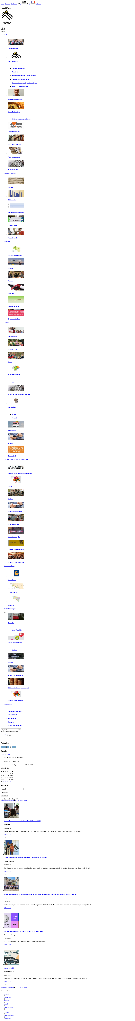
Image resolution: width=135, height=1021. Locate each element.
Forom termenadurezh (15, 642)
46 (8, 800)
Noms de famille (13, 238)
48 (11, 800)
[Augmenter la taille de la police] (4, 747)
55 (21, 800)
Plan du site (7, 997)
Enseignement (12, 349)
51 (16, 800)
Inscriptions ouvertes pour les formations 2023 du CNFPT (22, 821)
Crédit (6, 1004)
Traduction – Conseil (18, 68)
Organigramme (13, 48)
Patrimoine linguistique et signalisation (24, 75)
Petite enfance (12, 336)
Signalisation (12, 430)
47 (10, 800)
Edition (10, 499)
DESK (14, 414)
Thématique (4, 792)
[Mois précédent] (1, 768)
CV (13, 382)
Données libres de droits (15, 700)
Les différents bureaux (15, 144)
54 (20, 800)
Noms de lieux (12, 225)
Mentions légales (9, 1007)
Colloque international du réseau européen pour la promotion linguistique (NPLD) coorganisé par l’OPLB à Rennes (40, 894)
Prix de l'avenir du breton (16, 562)
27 (3, 781)
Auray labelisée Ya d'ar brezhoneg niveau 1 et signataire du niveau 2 (25, 857)
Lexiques (11, 722)
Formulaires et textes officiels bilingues (20, 473)
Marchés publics (13, 169)
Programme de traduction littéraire (19, 394)
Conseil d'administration (15, 99)
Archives (14, 650)
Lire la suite (7, 834)
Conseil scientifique (14, 112)
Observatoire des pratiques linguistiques (24, 83)
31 (11, 781)
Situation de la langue (14, 711)
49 (13, 800)
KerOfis (10, 662)
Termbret (15, 72)
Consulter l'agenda (6, 754)
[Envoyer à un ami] (13, 747)
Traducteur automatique (15, 675)
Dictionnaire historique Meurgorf (18, 688)
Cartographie (12, 592)
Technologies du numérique (20, 79)
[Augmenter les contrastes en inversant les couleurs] (6, 747)
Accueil (6, 734)
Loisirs (10, 362)
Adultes (10, 281)
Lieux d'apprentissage (15, 255)
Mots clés (3, 789)
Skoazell (14, 418)
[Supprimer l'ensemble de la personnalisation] (8, 747)
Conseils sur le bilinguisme (16, 549)
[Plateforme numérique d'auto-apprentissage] (16, 264)
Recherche (14, 4)
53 (18, 800)
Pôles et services (13, 61)
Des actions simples (14, 537)
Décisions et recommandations (21, 119)
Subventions (12, 407)
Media (10, 486)
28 (5, 781)
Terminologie (12, 456)
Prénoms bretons (13, 524)
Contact (39, 4)
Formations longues (14, 306)
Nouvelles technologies (15, 511)
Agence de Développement (20, 86)
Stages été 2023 (9, 968)
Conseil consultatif (13, 131)
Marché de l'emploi (14, 374)
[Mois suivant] (8, 768)
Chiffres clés (12, 200)
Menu (2, 4)
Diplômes (11, 293)
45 (7, 800)
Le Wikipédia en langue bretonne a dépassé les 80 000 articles (23, 931)
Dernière (24, 800)
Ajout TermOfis (17, 630)
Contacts (11, 605)
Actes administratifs (14, 157)
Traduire (11, 443)
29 (7, 781)
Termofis (11, 623)
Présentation (12, 580)
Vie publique (12, 718)
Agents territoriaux (14, 319)
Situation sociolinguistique (16, 212)
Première (3, 800)
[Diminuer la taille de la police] (2, 747)
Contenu (7, 4)
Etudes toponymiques (14, 725)
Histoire (10, 187)
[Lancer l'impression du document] (11, 747)
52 (17, 800)
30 (9, 781)
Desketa (10, 268)
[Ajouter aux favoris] (15, 747)
